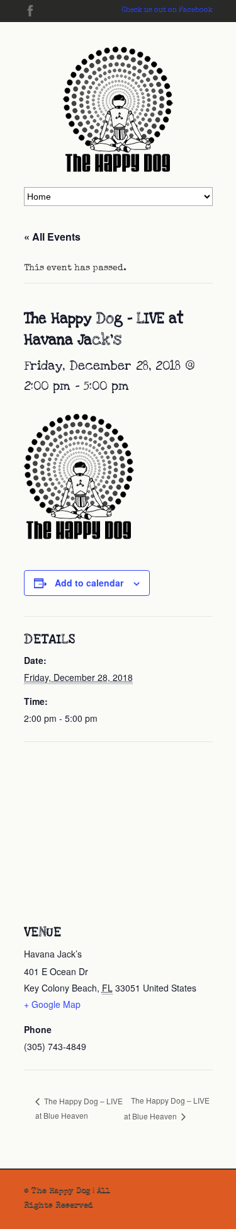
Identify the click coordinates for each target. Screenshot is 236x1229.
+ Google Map (52, 1004)
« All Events (52, 236)
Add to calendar (89, 582)
